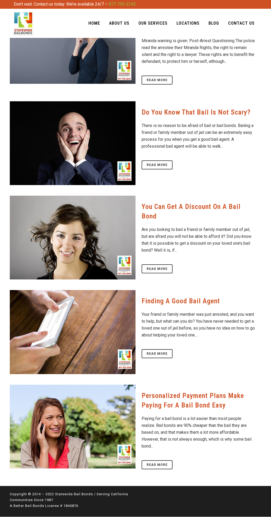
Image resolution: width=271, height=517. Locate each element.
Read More (157, 80)
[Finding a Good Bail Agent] (73, 332)
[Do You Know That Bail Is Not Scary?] (73, 143)
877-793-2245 (122, 4)
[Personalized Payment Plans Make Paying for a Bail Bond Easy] (73, 426)
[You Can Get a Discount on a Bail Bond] (73, 237)
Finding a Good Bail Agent (181, 301)
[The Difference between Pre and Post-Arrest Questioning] (73, 42)
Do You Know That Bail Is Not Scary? (196, 112)
